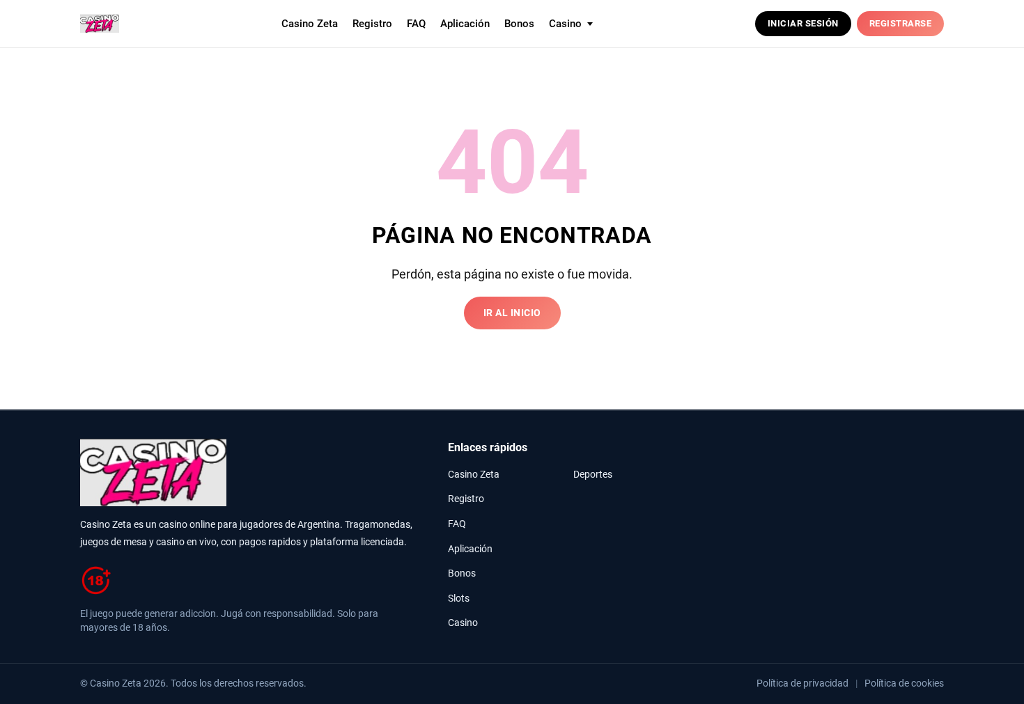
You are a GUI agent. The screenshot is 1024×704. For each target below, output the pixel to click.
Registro (372, 23)
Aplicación (465, 23)
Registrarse (900, 23)
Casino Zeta (309, 23)
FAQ (416, 23)
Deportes (592, 474)
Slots (459, 598)
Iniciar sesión (803, 23)
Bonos (519, 23)
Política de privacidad (802, 683)
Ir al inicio (512, 313)
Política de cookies (904, 683)
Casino (463, 623)
